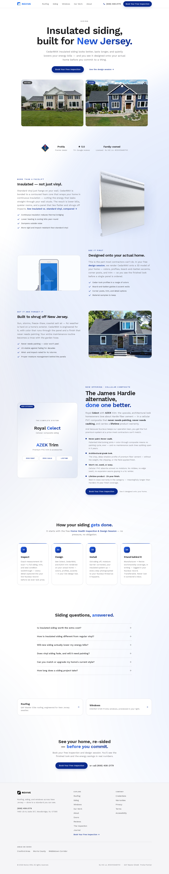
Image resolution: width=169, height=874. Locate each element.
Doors (76, 817)
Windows (66, 4)
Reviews (77, 822)
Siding (55, 4)
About (89, 4)
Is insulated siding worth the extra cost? (59, 627)
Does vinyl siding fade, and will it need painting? (63, 653)
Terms (118, 809)
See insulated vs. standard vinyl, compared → (52, 208)
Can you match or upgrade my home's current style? (66, 662)
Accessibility (121, 813)
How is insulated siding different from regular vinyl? (65, 636)
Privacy (119, 804)
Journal (77, 830)
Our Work (78, 4)
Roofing (45, 4)
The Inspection (80, 826)
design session (96, 265)
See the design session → (101, 69)
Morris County (39, 851)
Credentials (121, 796)
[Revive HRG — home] (24, 4)
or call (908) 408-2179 (102, 765)
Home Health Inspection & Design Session (94, 531)
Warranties (121, 800)
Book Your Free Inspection (137, 4)
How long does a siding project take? (57, 670)
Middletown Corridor (58, 851)
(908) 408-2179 (113, 4)
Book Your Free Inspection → (87, 834)
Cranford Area (23, 851)
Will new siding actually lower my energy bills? (62, 645)
